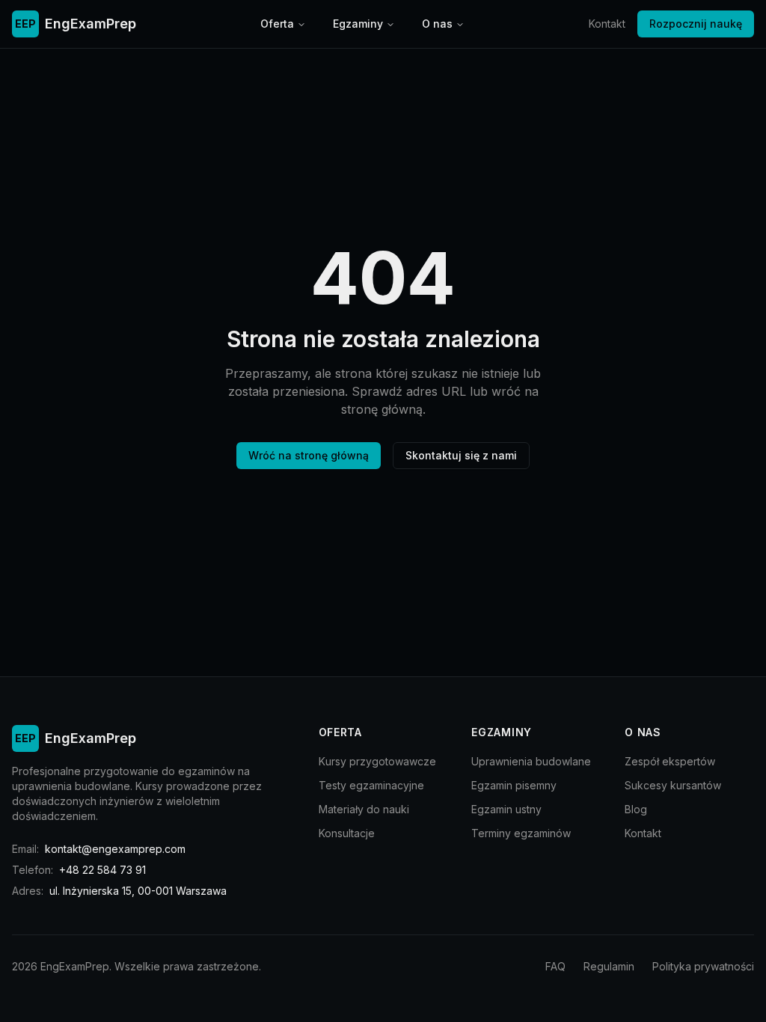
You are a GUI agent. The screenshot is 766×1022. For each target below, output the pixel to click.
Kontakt (607, 23)
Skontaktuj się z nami (461, 455)
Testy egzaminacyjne (371, 785)
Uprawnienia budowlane (531, 761)
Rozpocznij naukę (695, 23)
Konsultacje (347, 833)
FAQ (555, 966)
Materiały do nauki (364, 809)
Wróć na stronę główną (308, 455)
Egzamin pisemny (514, 785)
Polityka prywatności (703, 966)
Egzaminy (358, 23)
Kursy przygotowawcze (377, 761)
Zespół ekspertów (670, 761)
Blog (636, 809)
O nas (437, 23)
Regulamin (608, 966)
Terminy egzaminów (521, 833)
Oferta (277, 23)
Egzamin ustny (506, 809)
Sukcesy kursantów (673, 785)
